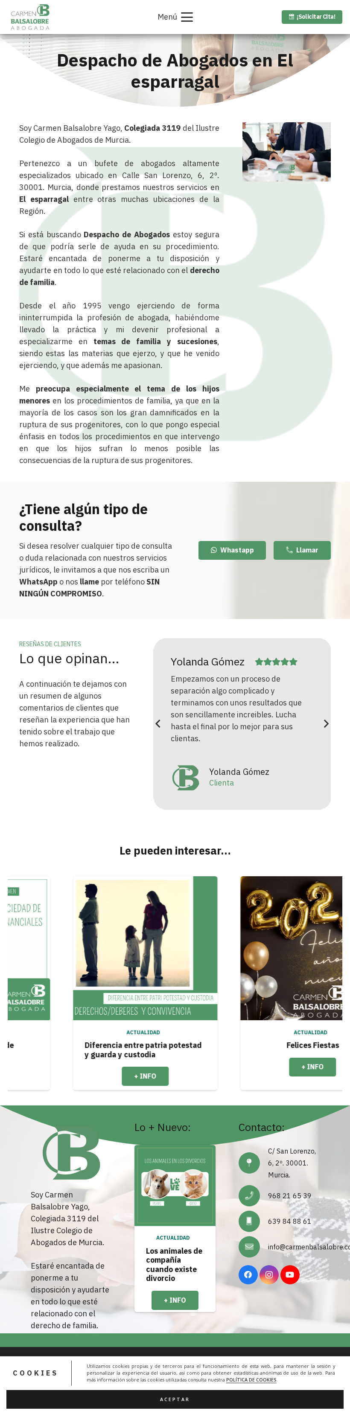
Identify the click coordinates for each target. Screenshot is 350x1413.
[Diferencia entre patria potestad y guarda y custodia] (83, 948)
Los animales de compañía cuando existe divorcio (174, 1264)
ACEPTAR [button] (175, 1399)
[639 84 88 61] (253, 1221)
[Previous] (158, 724)
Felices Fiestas (250, 1045)
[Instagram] (269, 1274)
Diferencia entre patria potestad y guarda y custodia (80, 1049)
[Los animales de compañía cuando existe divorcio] (174, 1185)
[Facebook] (248, 1274)
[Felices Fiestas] (250, 948)
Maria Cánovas (235, 661)
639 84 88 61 (290, 1221)
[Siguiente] (325, 724)
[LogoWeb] (30, 17)
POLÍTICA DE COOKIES (251, 1380)
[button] (175, 17)
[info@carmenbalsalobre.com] (253, 1247)
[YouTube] (290, 1274)
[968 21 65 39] (253, 1195)
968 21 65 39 (290, 1195)
